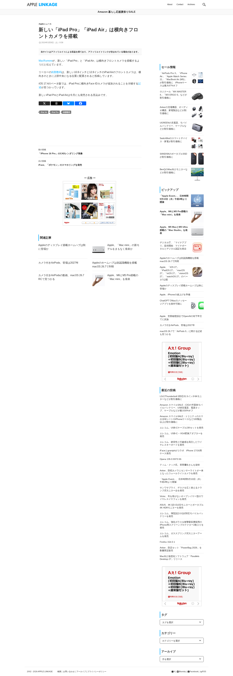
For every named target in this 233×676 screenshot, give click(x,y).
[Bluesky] (68, 103)
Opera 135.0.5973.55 (170, 459)
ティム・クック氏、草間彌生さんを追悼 (180, 465)
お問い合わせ (68, 671)
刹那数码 (56, 72)
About (169, 4)
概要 (59, 671)
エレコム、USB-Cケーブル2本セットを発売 (181, 427)
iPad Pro (55, 112)
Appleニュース (45, 24)
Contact (180, 4)
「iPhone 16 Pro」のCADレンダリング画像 (60, 152)
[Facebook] (80, 103)
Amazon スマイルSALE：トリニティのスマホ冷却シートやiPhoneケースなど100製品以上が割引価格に (181, 419)
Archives (191, 4)
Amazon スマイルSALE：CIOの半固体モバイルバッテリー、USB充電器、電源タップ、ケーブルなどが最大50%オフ (181, 408)
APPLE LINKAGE (45, 671)
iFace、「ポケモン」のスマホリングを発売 (60, 163)
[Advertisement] (89, 130)
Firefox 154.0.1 (167, 542)
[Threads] (56, 103)
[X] (44, 103)
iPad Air (44, 112)
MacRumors (45, 60)
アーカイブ (81, 671)
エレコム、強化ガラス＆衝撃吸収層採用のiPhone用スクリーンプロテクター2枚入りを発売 (182, 525)
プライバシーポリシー (96, 671)
